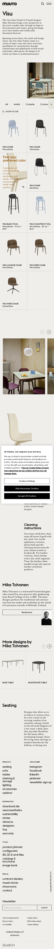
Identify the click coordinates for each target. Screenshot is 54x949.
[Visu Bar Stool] (13, 212)
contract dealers (12, 878)
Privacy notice (7, 921)
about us (7, 821)
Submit (44, 907)
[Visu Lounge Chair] (13, 252)
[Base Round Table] (38, 670)
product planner (12, 847)
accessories (9, 788)
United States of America (15, 933)
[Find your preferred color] (14, 172)
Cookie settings (32, 924)
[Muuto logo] (9, 4)
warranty (8, 833)
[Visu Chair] (13, 133)
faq (4, 829)
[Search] (42, 3)
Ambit (17, 104)
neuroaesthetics (12, 810)
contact (7, 890)
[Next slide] (49, 332)
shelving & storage (8, 780)
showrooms (9, 886)
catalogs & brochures (8, 860)
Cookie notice (32, 918)
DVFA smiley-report (34, 921)
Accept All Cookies (27, 496)
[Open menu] (49, 3)
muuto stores (10, 882)
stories (6, 817)
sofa (5, 770)
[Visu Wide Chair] (13, 290)
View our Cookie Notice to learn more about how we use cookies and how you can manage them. (26, 471)
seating (6, 766)
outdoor (7, 792)
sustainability (10, 814)
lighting (6, 785)
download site (10, 806)
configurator (10, 850)
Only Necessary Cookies (27, 488)
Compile (30, 104)
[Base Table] (13, 670)
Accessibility (7, 924)
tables (6, 774)
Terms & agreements (10, 918)
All (6, 104)
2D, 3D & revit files (13, 854)
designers (8, 825)
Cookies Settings (27, 481)
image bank (9, 865)
